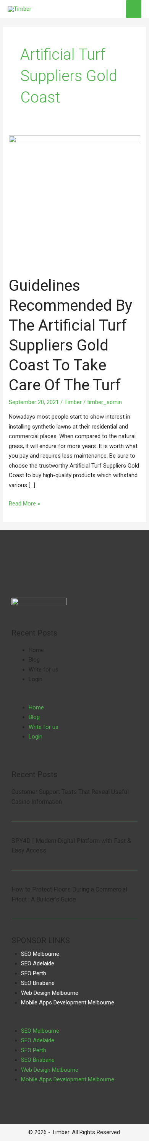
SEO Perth (33, 973)
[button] (74, 698)
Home (36, 650)
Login (35, 679)
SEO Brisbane (38, 983)
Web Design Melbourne (49, 992)
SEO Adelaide (37, 963)
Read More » (24, 503)
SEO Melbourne (40, 953)
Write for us (43, 669)
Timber (73, 402)
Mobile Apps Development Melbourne (67, 1002)
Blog (34, 659)
